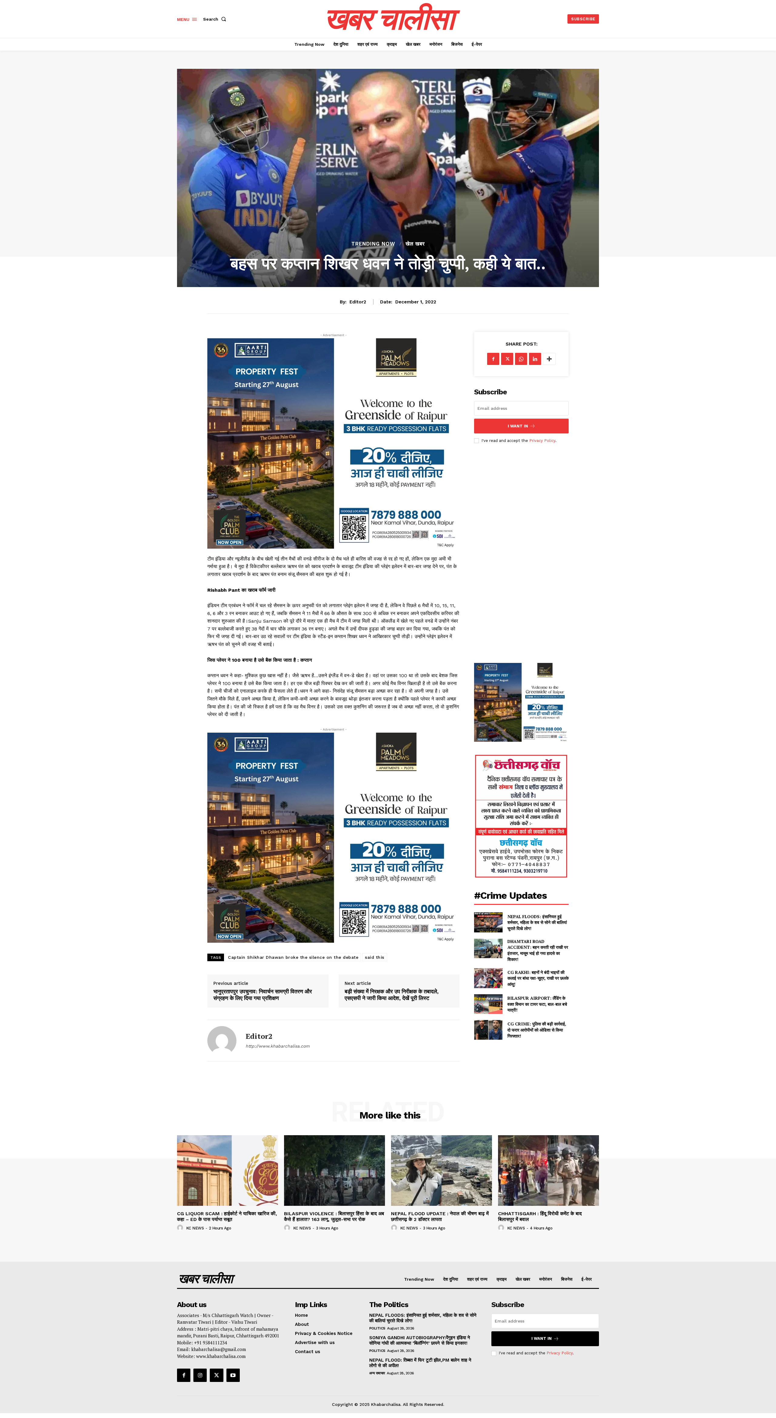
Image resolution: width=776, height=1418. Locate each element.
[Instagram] (200, 1375)
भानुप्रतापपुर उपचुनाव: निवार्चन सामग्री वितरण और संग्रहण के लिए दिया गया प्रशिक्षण (262, 994)
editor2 (358, 302)
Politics (377, 1328)
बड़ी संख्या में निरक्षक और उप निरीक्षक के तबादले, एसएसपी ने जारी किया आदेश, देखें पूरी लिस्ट (392, 994)
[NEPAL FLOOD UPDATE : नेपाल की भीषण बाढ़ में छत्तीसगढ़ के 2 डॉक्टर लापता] (441, 1170)
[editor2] (221, 1040)
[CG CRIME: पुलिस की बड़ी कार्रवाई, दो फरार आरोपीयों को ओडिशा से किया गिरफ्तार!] (488, 1030)
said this (374, 957)
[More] (549, 359)
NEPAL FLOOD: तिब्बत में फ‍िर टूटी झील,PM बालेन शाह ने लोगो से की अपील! (420, 1362)
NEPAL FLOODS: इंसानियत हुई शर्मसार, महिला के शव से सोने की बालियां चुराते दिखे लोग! (537, 922)
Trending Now (373, 243)
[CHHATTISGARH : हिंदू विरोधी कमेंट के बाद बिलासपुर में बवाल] (548, 1170)
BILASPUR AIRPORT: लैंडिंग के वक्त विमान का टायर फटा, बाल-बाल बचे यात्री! (537, 1004)
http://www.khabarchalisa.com (277, 1046)
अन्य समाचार (377, 1373)
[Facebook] (493, 359)
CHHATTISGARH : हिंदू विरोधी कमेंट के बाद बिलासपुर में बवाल (540, 1216)
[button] (216, 19)
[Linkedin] (535, 359)
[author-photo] (181, 1228)
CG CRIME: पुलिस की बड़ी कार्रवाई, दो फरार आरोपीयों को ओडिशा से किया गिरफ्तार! (536, 1029)
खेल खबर (415, 243)
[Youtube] (233, 1375)
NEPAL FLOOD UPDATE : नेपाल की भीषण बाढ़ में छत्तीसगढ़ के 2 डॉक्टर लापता (440, 1216)
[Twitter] (507, 359)
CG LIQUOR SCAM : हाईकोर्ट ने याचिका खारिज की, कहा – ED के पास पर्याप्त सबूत (227, 1216)
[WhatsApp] (521, 359)
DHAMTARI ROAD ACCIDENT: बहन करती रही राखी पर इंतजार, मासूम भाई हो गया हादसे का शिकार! (537, 950)
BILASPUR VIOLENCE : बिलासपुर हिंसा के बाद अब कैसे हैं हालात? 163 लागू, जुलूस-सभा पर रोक (334, 1216)
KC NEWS (195, 1228)
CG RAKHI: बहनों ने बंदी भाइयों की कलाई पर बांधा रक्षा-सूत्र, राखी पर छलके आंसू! (538, 978)
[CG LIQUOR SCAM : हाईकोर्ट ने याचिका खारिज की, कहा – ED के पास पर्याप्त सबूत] (227, 1170)
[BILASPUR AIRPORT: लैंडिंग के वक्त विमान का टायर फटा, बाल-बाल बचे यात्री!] (488, 1004)
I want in (518, 426)
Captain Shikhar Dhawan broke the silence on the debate (293, 957)
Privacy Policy (542, 440)
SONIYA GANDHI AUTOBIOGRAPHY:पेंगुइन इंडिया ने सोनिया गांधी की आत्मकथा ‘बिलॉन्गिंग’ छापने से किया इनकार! (419, 1340)
